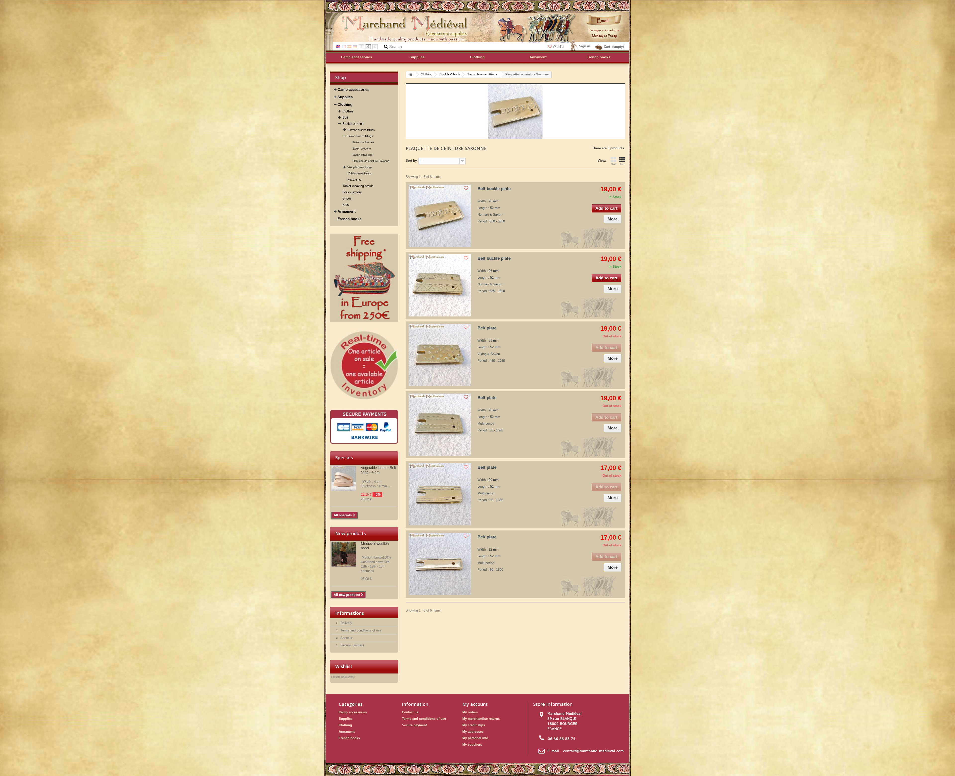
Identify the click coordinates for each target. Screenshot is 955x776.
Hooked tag (354, 179)
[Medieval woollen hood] (343, 554)
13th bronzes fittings (359, 173)
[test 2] (364, 365)
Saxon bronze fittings (360, 136)
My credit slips (473, 725)
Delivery (345, 623)
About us (346, 638)
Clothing (344, 104)
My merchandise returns (481, 719)
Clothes (347, 111)
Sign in (584, 46)
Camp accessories (353, 89)
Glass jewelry (352, 192)
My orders (470, 712)
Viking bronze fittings (359, 167)
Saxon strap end (362, 154)
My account (475, 704)
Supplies (345, 97)
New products (350, 533)
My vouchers (472, 744)
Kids (345, 205)
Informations (349, 613)
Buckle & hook (353, 124)
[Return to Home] (411, 74)
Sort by (411, 160)
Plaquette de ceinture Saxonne (370, 160)
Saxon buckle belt (363, 142)
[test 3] (364, 427)
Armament (346, 211)
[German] (355, 46)
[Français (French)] (344, 46)
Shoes (347, 198)
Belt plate (487, 328)
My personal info (475, 738)
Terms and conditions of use (360, 630)
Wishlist (558, 47)
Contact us (410, 712)
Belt (345, 117)
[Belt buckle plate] (440, 216)
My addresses (472, 731)
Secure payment (351, 645)
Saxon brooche (361, 148)
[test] (364, 278)
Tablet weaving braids (358, 186)
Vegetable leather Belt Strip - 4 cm (378, 470)
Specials (344, 458)
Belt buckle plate (494, 188)
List (622, 164)
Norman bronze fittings (361, 129)
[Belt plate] (440, 355)
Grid (613, 164)
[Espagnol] (349, 46)
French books (349, 219)
